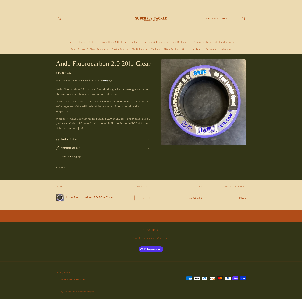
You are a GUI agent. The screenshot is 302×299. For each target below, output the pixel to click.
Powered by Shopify (85, 292)
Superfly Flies (69, 292)
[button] (59, 18)
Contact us (163, 238)
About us (149, 238)
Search (136, 238)
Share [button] (62, 167)
